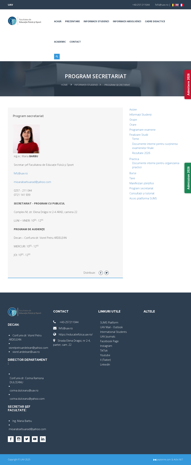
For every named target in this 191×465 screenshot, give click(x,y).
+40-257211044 (69, 322)
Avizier (133, 109)
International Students (113, 332)
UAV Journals (107, 336)
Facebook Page (109, 341)
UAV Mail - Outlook (111, 327)
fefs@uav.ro (21, 173)
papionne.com (163, 459)
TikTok (104, 350)
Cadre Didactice (155, 21)
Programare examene (142, 129)
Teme (135, 139)
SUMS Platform (109, 322)
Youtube (105, 355)
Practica (134, 159)
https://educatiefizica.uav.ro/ (76, 334)
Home (64, 84)
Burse (132, 173)
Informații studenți (96, 21)
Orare (132, 124)
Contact (75, 41)
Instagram (106, 346)
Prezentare (72, 21)
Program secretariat (141, 188)
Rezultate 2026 (141, 153)
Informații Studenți (140, 114)
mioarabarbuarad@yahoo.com (32, 182)
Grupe (133, 119)
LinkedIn (105, 364)
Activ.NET (178, 459)
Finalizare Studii (138, 134)
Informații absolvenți (127, 21)
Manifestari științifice (141, 183)
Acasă (57, 21)
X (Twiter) (105, 360)
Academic (60, 41)
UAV (10, 4)
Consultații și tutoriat (141, 193)
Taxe (132, 178)
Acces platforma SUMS (143, 198)
